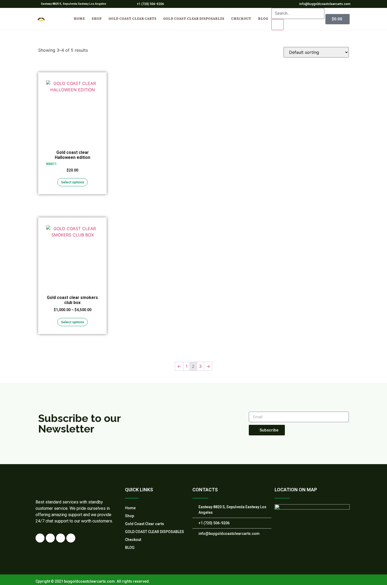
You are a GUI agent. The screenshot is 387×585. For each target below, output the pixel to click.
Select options (72, 182)
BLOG (263, 19)
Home (79, 19)
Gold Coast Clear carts (132, 19)
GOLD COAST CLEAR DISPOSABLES (193, 19)
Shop (97, 19)
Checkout (241, 19)
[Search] (277, 24)
